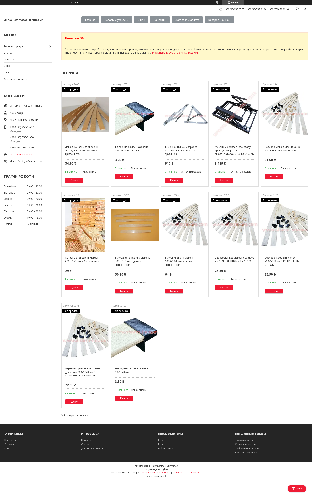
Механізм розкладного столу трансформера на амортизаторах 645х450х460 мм (235, 150)
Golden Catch (165, 448)
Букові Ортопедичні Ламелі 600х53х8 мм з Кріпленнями (82, 259)
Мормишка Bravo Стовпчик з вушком (175, 52)
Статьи (8, 52)
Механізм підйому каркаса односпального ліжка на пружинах (181, 150)
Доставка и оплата (187, 20)
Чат (299, 488)
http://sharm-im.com (21, 154)
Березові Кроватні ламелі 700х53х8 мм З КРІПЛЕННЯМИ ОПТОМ (283, 261)
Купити (74, 180)
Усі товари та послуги (74, 415)
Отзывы (8, 72)
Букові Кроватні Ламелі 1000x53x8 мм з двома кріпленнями (179, 261)
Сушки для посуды (245, 444)
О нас (141, 20)
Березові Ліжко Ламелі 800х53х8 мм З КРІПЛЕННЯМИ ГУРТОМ (234, 259)
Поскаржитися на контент (156, 472)
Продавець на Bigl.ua (156, 469)
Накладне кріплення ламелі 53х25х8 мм (131, 370)
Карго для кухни (244, 440)
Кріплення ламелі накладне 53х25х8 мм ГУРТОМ (131, 148)
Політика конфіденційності (187, 472)
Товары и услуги (115, 20)
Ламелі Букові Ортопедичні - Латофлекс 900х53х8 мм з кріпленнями (82, 150)
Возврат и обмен (219, 20)
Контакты (160, 20)
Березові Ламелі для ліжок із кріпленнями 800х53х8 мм (282, 148)
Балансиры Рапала (246, 452)
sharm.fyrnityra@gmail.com (26, 161)
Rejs (160, 440)
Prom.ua (174, 465)
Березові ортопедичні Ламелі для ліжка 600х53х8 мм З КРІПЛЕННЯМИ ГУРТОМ (83, 372)
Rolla (161, 444)
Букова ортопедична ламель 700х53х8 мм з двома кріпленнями (132, 261)
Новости (9, 59)
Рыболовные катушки (248, 448)
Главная (90, 20)
